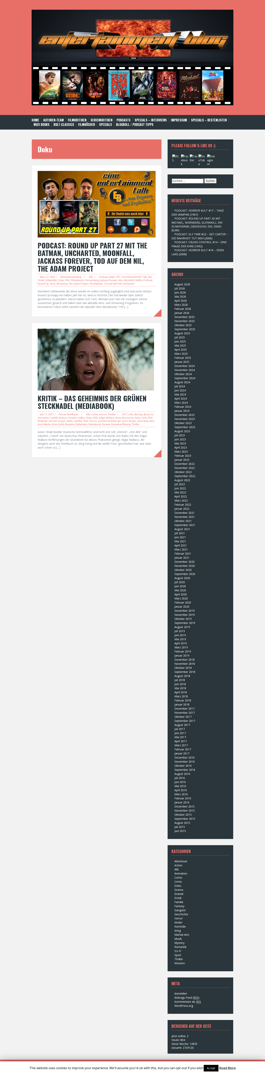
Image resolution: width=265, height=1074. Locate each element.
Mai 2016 (180, 786)
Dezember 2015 (184, 806)
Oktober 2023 (183, 423)
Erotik (178, 898)
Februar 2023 (182, 455)
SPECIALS (105, 124)
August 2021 (182, 529)
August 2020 (182, 578)
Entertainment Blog (70, 277)
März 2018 (181, 696)
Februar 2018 (182, 700)
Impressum (179, 120)
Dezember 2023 (184, 415)
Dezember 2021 (184, 513)
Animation (180, 873)
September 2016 (184, 770)
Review (106, 424)
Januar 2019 (181, 655)
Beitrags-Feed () (186, 997)
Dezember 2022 (184, 464)
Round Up (43, 283)
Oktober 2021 (183, 521)
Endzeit (179, 894)
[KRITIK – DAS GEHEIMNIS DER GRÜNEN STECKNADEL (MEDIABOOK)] (96, 359)
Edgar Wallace (106, 417)
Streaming (62, 283)
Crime (94, 414)
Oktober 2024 (183, 374)
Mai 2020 (180, 590)
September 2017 (184, 721)
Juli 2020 (179, 582)
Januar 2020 (181, 606)
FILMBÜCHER (86, 124)
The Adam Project (78, 283)
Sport (177, 955)
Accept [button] (211, 1068)
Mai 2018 (180, 688)
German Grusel (56, 421)
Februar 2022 (182, 504)
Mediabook (95, 424)
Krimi (54, 424)
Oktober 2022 (183, 472)
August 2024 (182, 382)
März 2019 (181, 647)
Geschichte (181, 914)
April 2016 (180, 790)
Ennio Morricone (125, 417)
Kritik (61, 424)
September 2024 (184, 378)
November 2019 (184, 615)
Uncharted (128, 283)
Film (67, 280)
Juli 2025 (179, 337)
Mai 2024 (180, 394)
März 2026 (181, 305)
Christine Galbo (76, 417)
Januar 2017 (181, 753)
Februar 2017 (182, 749)
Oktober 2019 (183, 619)
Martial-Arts (181, 934)
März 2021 (181, 549)
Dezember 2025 (184, 317)
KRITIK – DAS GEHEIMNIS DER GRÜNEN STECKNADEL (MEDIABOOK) (92, 402)
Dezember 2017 (184, 708)
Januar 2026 (181, 313)
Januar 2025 (181, 362)
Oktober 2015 (183, 814)
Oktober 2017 (183, 717)
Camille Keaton (58, 417)
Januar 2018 (181, 704)
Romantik (180, 947)
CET (118, 277)
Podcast (147, 280)
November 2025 (184, 321)
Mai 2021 (180, 541)
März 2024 (181, 402)
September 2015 (184, 819)
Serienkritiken (102, 120)
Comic (178, 877)
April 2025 (180, 349)
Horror (103, 414)
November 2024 (184, 370)
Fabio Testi (141, 417)
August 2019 (182, 627)
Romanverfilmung (121, 424)
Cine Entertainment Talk (134, 277)
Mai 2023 (180, 443)
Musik (178, 939)
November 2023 (184, 419)
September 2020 (184, 574)
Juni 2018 (180, 684)
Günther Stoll (81, 421)
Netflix (138, 280)
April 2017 (180, 741)
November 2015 (184, 810)
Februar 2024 (182, 407)
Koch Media (44, 424)
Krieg (177, 930)
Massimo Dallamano (76, 424)
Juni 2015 (180, 831)
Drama (178, 890)
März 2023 (181, 451)
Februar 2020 (182, 602)
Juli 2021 (179, 533)
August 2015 (182, 823)
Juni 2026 (180, 292)
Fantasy (179, 906)
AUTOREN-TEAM (53, 120)
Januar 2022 (181, 508)
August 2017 (182, 725)
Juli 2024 (179, 386)
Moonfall (129, 280)
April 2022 (180, 496)
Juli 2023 (179, 435)
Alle (91, 277)
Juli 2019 (179, 631)
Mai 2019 (180, 639)
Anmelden (180, 993)
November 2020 (184, 566)
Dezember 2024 (184, 366)
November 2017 (184, 712)
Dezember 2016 (184, 757)
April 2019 (180, 643)
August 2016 (182, 774)
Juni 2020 (180, 586)
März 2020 (181, 598)
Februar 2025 (182, 358)
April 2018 (180, 692)
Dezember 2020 (184, 562)
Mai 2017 (180, 737)
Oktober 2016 (183, 765)
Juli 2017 (179, 729)
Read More (227, 1068)
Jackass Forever (108, 280)
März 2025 (181, 353)
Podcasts (124, 120)
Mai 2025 (180, 345)
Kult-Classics (64, 124)
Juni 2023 (180, 439)
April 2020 (180, 594)
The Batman (96, 283)
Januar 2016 (181, 802)
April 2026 (180, 300)
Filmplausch (77, 280)
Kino (120, 280)
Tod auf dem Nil (112, 283)
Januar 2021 (181, 557)
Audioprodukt (107, 277)
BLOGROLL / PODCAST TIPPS (134, 124)
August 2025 (182, 333)
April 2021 (180, 545)
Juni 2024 (180, 390)
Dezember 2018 (184, 659)
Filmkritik (42, 421)
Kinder (178, 922)
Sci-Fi (177, 951)
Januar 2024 (181, 411)
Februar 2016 (182, 798)
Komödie (180, 926)
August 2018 (182, 676)
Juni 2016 (180, 782)
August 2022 (182, 480)
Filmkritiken (77, 120)
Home (35, 120)
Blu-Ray (138, 414)
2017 (124, 414)
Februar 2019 (182, 651)
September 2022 (184, 476)
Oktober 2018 (183, 668)
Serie (52, 283)
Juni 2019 (180, 635)
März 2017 (181, 745)
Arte (131, 414)
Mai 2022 (180, 492)
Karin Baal (142, 421)
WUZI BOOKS (41, 124)
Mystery (179, 943)
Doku (61, 280)
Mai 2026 (180, 296)
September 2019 (184, 623)
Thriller (112, 414)
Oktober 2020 (183, 570)
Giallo (69, 421)
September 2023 (184, 427)
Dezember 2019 (184, 610)
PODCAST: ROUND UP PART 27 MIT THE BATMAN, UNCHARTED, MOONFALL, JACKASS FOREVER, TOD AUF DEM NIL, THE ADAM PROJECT (92, 257)
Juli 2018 (179, 680)
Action (178, 865)
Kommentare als (187, 1001)
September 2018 (184, 672)
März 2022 (181, 500)
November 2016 (184, 761)
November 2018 (184, 663)
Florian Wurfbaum (69, 414)
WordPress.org (183, 1006)
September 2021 (184, 525)
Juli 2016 (179, 778)
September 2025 (184, 329)
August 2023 (182, 431)
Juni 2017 (180, 733)
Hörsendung (92, 280)
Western (179, 963)
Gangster (180, 910)
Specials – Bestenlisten (209, 120)
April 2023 (180, 447)
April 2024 (180, 398)
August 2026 (182, 284)
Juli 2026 (179, 288)
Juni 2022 (180, 488)
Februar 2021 (182, 553)
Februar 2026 (182, 309)
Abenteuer (180, 861)
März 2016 (181, 794)
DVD (95, 417)
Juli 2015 (179, 827)
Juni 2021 (180, 537)
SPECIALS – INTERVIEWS (151, 120)
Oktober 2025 (183, 325)
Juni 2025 (180, 341)
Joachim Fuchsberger (109, 421)
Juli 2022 (179, 484)
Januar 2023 (181, 460)
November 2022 (184, 468)
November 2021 (184, 517)
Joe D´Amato (129, 421)
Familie (178, 902)
